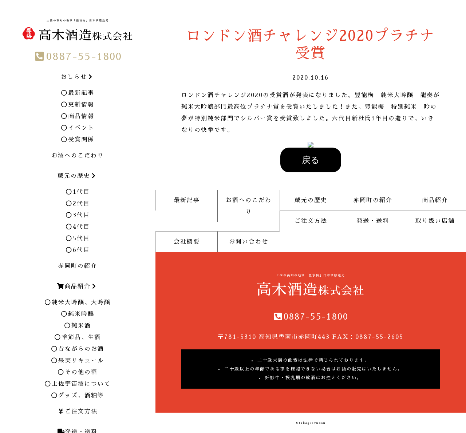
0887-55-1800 (84, 57)
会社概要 (187, 242)
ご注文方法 (81, 411)
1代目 (81, 192)
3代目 (81, 215)
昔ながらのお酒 (81, 349)
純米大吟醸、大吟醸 (81, 302)
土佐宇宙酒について (81, 384)
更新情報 (81, 105)
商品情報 (81, 116)
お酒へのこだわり (77, 156)
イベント (81, 128)
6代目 (81, 250)
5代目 (81, 238)
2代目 (81, 204)
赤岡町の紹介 (77, 266)
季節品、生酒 (81, 337)
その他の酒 (81, 372)
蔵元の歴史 (311, 200)
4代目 (81, 227)
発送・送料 (372, 221)
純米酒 (81, 326)
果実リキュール (81, 361)
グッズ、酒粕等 (81, 395)
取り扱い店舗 (435, 221)
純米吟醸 (81, 314)
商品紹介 (435, 200)
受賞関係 (81, 140)
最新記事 (81, 93)
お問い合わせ (248, 242)
